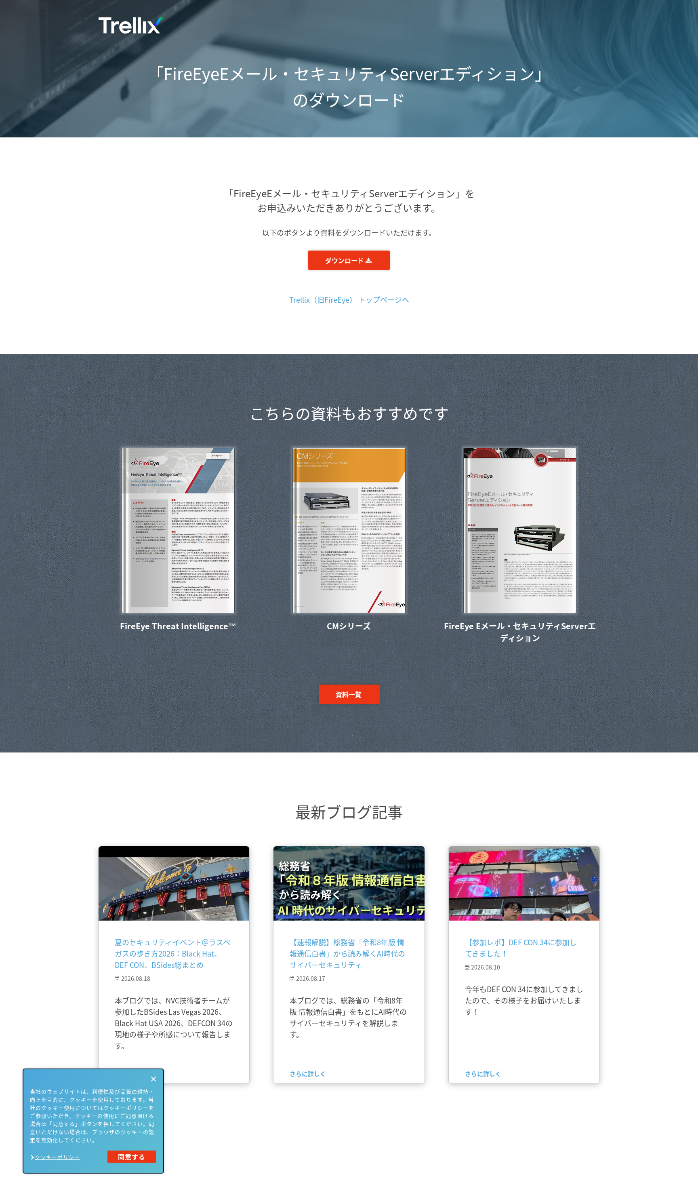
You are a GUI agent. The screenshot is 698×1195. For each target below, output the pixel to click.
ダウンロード (345, 260)
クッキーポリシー (57, 1157)
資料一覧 (349, 694)
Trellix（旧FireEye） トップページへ (349, 299)
